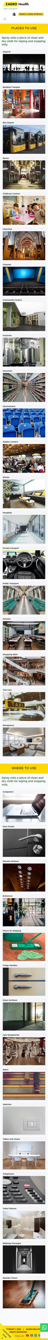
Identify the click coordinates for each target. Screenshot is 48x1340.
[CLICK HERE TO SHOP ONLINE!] (14, 14)
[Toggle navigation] (5, 19)
